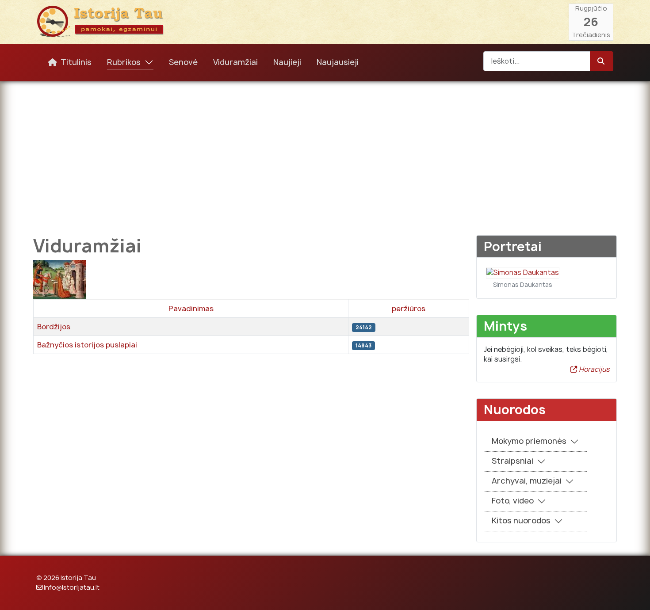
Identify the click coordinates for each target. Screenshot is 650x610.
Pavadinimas (191, 308)
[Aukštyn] (634, 593)
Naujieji (287, 62)
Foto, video (513, 500)
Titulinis (76, 62)
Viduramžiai (235, 62)
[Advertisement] (325, 152)
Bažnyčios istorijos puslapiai (87, 345)
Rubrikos (124, 62)
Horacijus (593, 369)
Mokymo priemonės (529, 440)
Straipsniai (512, 460)
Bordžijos (53, 327)
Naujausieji (338, 62)
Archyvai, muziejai (527, 480)
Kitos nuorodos (521, 520)
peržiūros (408, 308)
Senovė (183, 62)
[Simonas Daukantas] (522, 272)
